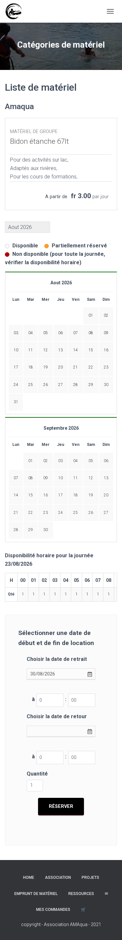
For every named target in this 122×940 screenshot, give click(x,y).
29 (30, 529)
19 (90, 495)
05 (90, 461)
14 (16, 495)
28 (16, 529)
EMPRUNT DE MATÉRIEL (36, 893)
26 (90, 512)
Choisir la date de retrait (57, 659)
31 (16, 402)
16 (45, 495)
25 (75, 512)
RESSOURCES (81, 893)
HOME (28, 877)
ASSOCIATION (58, 877)
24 (60, 512)
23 (45, 512)
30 (106, 384)
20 (106, 495)
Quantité (37, 774)
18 (75, 495)
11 (75, 478)
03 (60, 461)
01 (30, 461)
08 (30, 478)
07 (16, 478)
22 (30, 512)
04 (75, 461)
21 (16, 512)
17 (60, 495)
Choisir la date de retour (57, 716)
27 (106, 512)
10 (60, 478)
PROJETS (90, 877)
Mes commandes (53, 909)
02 (45, 461)
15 (30, 495)
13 (106, 478)
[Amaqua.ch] (16, 11)
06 (106, 461)
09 (45, 478)
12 (90, 478)
